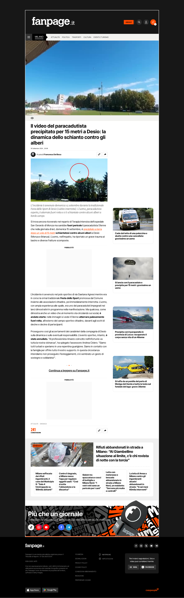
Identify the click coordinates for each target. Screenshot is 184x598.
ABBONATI (129, 22)
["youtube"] (46, 527)
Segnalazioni (80, 559)
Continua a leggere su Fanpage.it (69, 370)
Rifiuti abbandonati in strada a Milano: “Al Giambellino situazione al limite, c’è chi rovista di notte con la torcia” (122, 453)
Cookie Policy (81, 567)
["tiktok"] (31, 527)
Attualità (55, 37)
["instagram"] (39, 527)
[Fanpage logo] (50, 22)
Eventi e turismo (101, 37)
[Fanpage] (34, 546)
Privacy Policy (81, 563)
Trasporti (76, 37)
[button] (105, 154)
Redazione (79, 576)
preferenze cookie (83, 580)
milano (39, 36)
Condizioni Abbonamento (85, 571)
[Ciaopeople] (152, 591)
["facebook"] (61, 527)
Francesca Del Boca (52, 154)
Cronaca (43, 424)
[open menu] (28, 37)
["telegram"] (69, 527)
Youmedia (79, 554)
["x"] (54, 527)
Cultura (87, 37)
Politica (66, 37)
